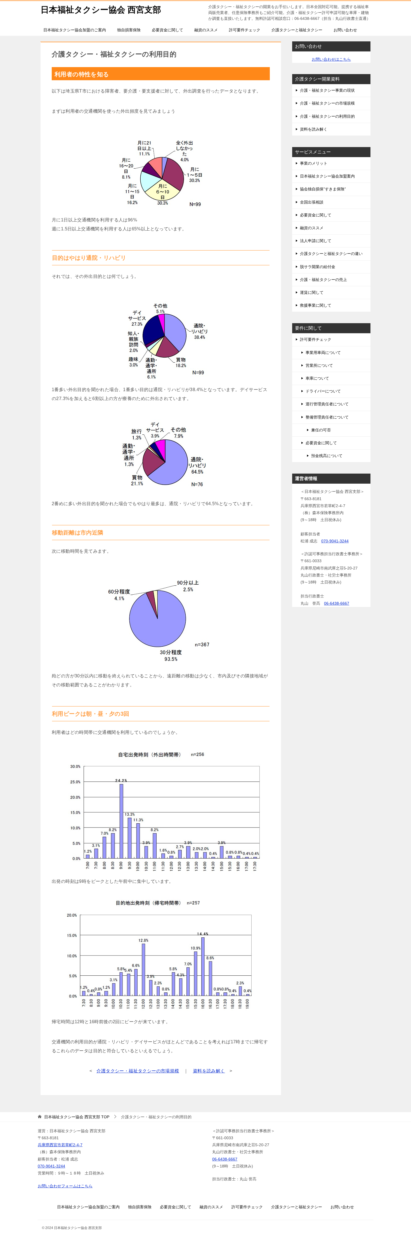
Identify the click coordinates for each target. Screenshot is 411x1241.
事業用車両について (323, 352)
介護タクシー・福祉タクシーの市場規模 (137, 1071)
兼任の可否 (321, 430)
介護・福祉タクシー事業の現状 (327, 90)
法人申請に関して (315, 240)
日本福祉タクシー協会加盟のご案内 (74, 30)
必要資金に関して (167, 30)
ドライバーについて (323, 391)
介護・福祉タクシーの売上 (323, 279)
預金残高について (326, 455)
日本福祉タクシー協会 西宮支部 (101, 9)
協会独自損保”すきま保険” (323, 189)
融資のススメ (206, 30)
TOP (76, 1117)
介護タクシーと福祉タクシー (296, 30)
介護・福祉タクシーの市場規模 (327, 103)
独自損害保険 (129, 30)
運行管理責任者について (327, 404)
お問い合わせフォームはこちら (65, 1186)
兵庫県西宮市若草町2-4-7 (60, 1145)
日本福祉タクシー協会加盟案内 (327, 176)
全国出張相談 (311, 202)
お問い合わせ (345, 30)
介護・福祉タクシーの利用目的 (327, 116)
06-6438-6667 (336, 603)
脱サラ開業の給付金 (317, 266)
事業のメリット (313, 163)
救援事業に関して (315, 305)
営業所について (319, 365)
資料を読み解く (209, 1071)
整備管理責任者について (327, 417)
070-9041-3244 (335, 541)
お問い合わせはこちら (331, 59)
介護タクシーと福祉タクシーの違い (331, 253)
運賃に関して (311, 292)
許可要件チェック (244, 30)
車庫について (317, 378)
